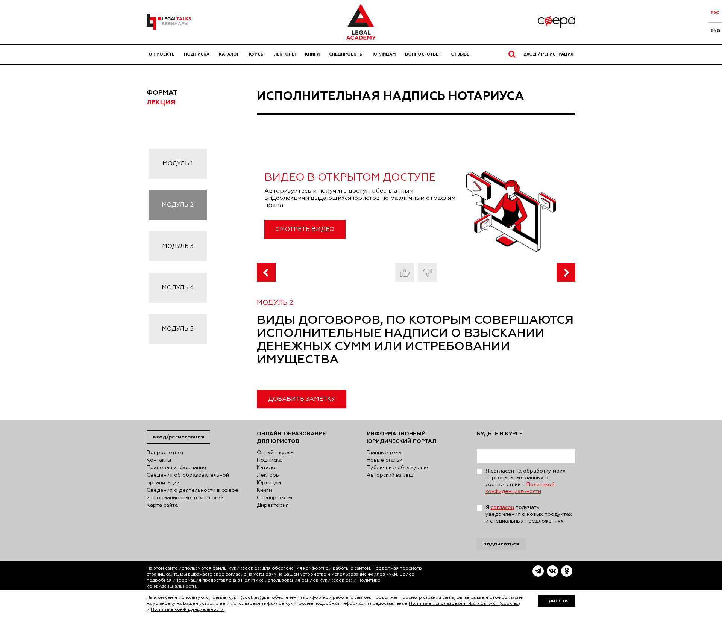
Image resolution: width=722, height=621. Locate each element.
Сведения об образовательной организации (188, 479)
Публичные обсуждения (398, 467)
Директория (273, 505)
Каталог (229, 54)
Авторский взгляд (390, 475)
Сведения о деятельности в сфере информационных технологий (192, 494)
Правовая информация (176, 467)
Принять (556, 600)
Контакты (159, 460)
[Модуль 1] (266, 272)
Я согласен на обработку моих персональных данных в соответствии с (525, 481)
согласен (502, 507)
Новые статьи (384, 460)
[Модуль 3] (566, 272)
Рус (715, 12)
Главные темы (384, 452)
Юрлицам (384, 54)
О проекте (161, 54)
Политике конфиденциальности (187, 609)
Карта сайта (162, 505)
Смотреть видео (305, 230)
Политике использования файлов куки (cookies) (296, 580)
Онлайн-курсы (275, 452)
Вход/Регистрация (178, 437)
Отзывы (460, 54)
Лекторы (285, 54)
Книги (312, 54)
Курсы (256, 54)
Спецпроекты (346, 54)
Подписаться (501, 544)
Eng (715, 30)
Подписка (196, 54)
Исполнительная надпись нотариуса (390, 96)
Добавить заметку (301, 399)
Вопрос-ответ (423, 54)
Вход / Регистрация (548, 54)
